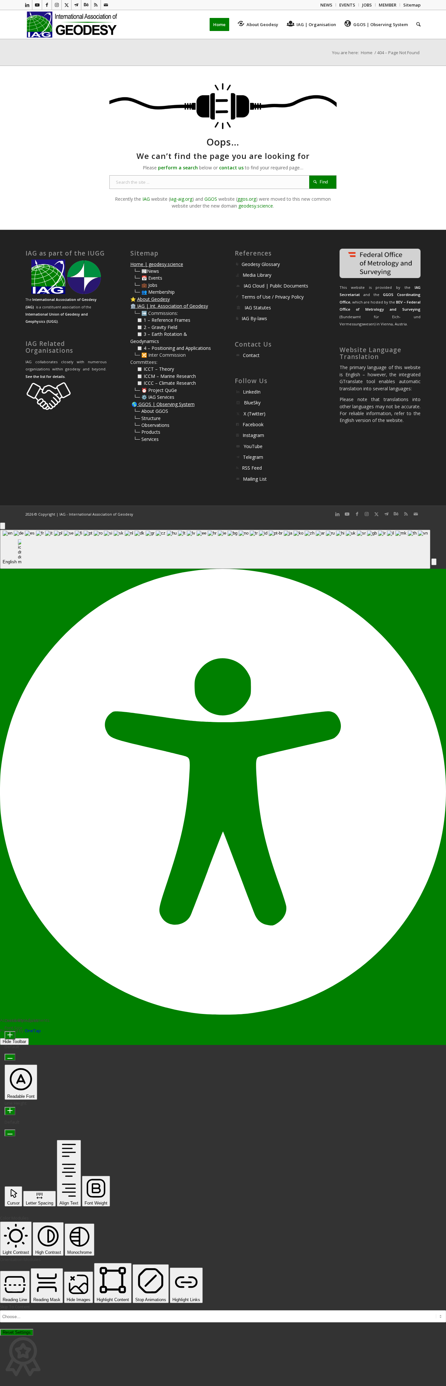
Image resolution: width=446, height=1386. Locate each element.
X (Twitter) (254, 414)
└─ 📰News (146, 271)
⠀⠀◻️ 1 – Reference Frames (160, 320)
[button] (434, 561)
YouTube (253, 446)
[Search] (416, 24)
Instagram (253, 435)
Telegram (253, 457)
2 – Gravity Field (160, 327)
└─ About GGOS (151, 411)
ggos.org (246, 199)
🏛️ (133, 306)
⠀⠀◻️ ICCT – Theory (152, 369)
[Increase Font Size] (10, 1035)
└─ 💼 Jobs (145, 285)
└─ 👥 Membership (154, 292)
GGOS (210, 199)
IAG (146, 199)
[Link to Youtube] (37, 5)
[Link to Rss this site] (96, 5)
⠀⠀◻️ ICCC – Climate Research (163, 383)
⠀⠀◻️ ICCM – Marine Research (163, 376)
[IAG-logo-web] (72, 24)
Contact (251, 355)
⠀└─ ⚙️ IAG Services (152, 397)
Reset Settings (17, 1332)
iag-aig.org (181, 199)
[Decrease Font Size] (10, 1057)
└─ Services (146, 439)
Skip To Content (15, 1307)
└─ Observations (151, 425)
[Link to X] (66, 5)
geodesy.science (255, 206)
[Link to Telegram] (76, 5)
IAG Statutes (258, 307)
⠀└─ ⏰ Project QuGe (153, 390)
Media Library (257, 275)
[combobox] (215, 549)
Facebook (253, 424)
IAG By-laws (254, 318)
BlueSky (252, 402)
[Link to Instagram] (56, 5)
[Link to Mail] (106, 5)
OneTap (33, 1031)
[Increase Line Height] (10, 1111)
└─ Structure (147, 418)
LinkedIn (252, 392)
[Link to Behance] (86, 5)
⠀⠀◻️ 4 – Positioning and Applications (170, 348)
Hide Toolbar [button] (14, 1041)
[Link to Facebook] (47, 5)
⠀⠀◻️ (137, 327)
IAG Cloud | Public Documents (276, 286)
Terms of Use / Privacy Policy (273, 297)
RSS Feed (252, 468)
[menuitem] (326, 5)
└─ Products (147, 432)
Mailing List (255, 479)
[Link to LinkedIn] (27, 5)
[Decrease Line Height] (10, 1132)
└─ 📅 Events (148, 278)
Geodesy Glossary (261, 264)
